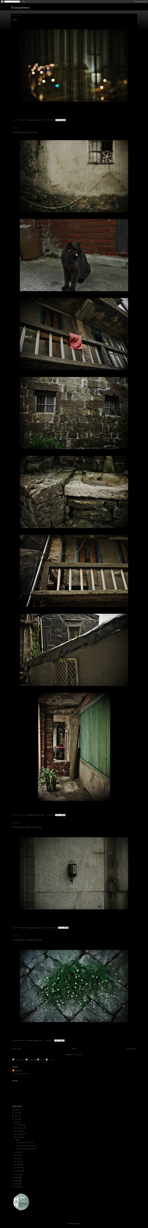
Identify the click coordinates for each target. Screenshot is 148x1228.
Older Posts (131, 1049)
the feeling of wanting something (27, 940)
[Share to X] (60, 120)
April (18, 1161)
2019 (16, 1110)
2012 (16, 1180)
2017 (16, 1116)
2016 (16, 1119)
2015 (16, 1122)
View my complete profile (20, 1073)
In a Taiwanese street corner (24, 132)
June (18, 1155)
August (19, 1137)
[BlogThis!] (58, 120)
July (18, 1152)
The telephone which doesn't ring (27, 827)
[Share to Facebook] (63, 120)
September (20, 1134)
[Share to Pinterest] (65, 120)
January (19, 1171)
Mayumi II (18, 1070)
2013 (16, 1177)
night (14, 19)
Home (74, 1049)
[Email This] (56, 120)
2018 (16, 1113)
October (19, 1131)
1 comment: (50, 120)
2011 (16, 1184)
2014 (16, 1174)
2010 (16, 1187)
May (18, 1158)
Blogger (77, 1223)
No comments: (52, 927)
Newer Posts (17, 1049)
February (20, 1168)
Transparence (20, 7)
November (20, 1128)
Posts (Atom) (78, 1054)
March (19, 1164)
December (20, 1125)
